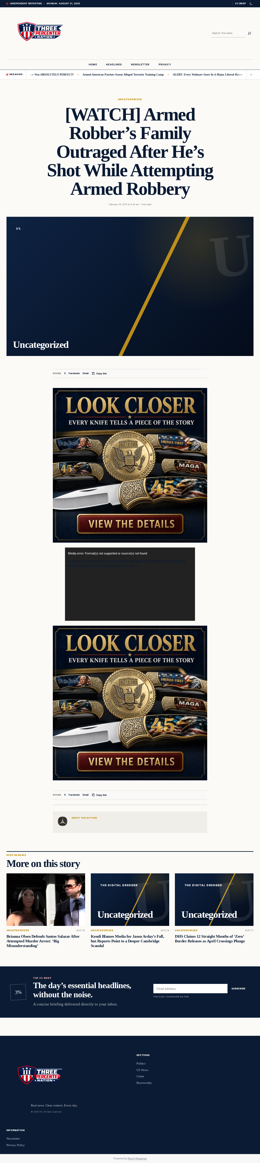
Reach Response (137, 1158)
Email (86, 373)
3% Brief (240, 3)
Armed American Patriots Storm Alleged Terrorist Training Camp (99, 74)
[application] (130, 584)
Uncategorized (130, 99)
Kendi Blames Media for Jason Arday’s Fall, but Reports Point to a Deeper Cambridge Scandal (127, 941)
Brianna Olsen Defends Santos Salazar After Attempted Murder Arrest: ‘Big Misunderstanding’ (43, 941)
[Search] (249, 33)
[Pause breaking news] (250, 74)
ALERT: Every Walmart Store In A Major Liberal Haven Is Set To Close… (195, 74)
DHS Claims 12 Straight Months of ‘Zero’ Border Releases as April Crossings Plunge (210, 938)
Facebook (74, 373)
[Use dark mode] (251, 3)
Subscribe (239, 988)
